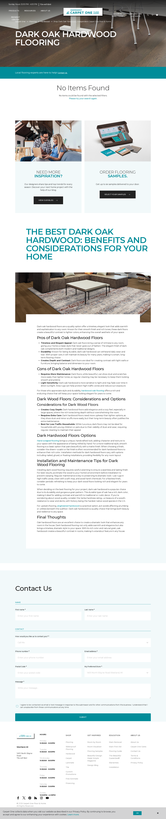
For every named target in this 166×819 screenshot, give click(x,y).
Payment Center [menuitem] (15, 18)
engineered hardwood (68, 506)
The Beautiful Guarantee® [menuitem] (115, 757)
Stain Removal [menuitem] (115, 742)
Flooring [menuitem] (69, 742)
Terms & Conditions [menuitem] (135, 757)
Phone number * (22, 651)
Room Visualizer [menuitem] (94, 747)
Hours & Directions (117, 15)
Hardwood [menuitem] (70, 754)
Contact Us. (62, 73)
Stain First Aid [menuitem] (115, 747)
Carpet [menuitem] (69, 758)
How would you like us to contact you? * (32, 636)
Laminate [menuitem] (70, 763)
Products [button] (14, 11)
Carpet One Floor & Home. (34, 803)
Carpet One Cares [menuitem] (138, 747)
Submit (83, 717)
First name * (20, 610)
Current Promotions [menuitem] (71, 773)
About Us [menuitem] (135, 742)
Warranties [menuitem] (114, 763)
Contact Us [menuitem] (135, 751)
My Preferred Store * (93, 666)
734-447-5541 (45, 4)
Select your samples (115, 194)
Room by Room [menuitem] (94, 742)
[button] (148, 15)
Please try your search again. (83, 98)
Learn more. (73, 814)
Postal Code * (20, 666)
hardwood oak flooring (92, 391)
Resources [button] (30, 11)
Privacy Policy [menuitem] (137, 763)
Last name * (89, 610)
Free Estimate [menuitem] (72, 779)
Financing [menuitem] (70, 783)
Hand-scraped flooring (48, 441)
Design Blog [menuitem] (92, 765)
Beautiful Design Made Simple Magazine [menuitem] (94, 758)
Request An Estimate (136, 15)
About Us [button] (45, 11)
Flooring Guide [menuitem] (115, 751)
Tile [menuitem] (67, 767)
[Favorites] (152, 15)
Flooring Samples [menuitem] (95, 751)
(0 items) (157, 15)
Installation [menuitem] (114, 767)
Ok (137, 813)
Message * (19, 682)
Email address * (90, 651)
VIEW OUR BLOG (46, 200)
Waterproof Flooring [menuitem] (71, 748)
